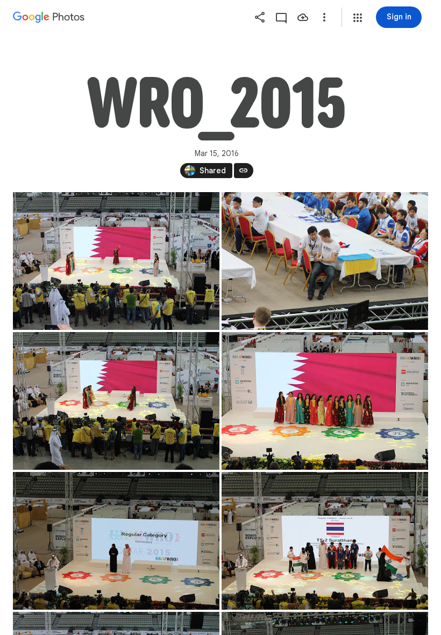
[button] (357, 18)
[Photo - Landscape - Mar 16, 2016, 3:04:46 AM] (116, 261)
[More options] (324, 17)
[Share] (260, 17)
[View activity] (281, 17)
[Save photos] (303, 17)
